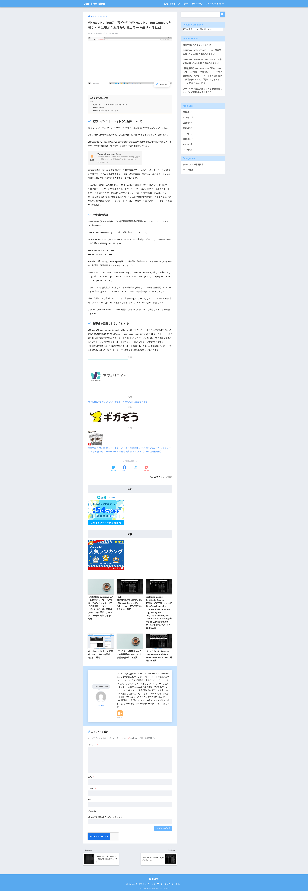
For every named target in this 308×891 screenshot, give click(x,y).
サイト (91, 800)
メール (92, 788)
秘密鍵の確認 (98, 107)
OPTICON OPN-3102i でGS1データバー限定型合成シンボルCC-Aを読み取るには (202, 61)
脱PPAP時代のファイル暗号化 (197, 45)
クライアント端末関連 (193, 164)
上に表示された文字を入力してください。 (107, 817)
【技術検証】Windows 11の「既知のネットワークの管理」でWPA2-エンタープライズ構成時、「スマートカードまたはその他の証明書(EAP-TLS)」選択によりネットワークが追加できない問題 (202, 75)
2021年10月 (188, 139)
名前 (91, 777)
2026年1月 (187, 112)
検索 (222, 14)
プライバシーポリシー (215, 4)
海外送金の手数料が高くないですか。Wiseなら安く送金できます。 (119, 401)
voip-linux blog (94, 3)
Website (119, 717)
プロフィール (183, 4)
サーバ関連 (167, 477)
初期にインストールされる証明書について (110, 105)
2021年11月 (188, 134)
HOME (155, 878)
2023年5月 (187, 128)
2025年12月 (188, 117)
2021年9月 (187, 144)
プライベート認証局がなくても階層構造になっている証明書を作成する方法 (202, 91)
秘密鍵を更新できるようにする (105, 110)
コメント (93, 745)
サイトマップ (197, 4)
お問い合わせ (169, 4)
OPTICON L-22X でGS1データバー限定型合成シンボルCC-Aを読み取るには (202, 52)
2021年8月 (187, 150)
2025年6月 (187, 123)
